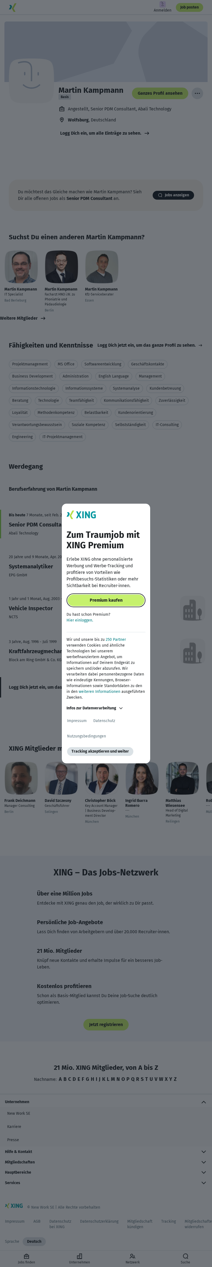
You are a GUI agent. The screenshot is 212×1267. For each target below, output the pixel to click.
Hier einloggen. (80, 620)
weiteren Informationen (99, 691)
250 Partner (116, 639)
